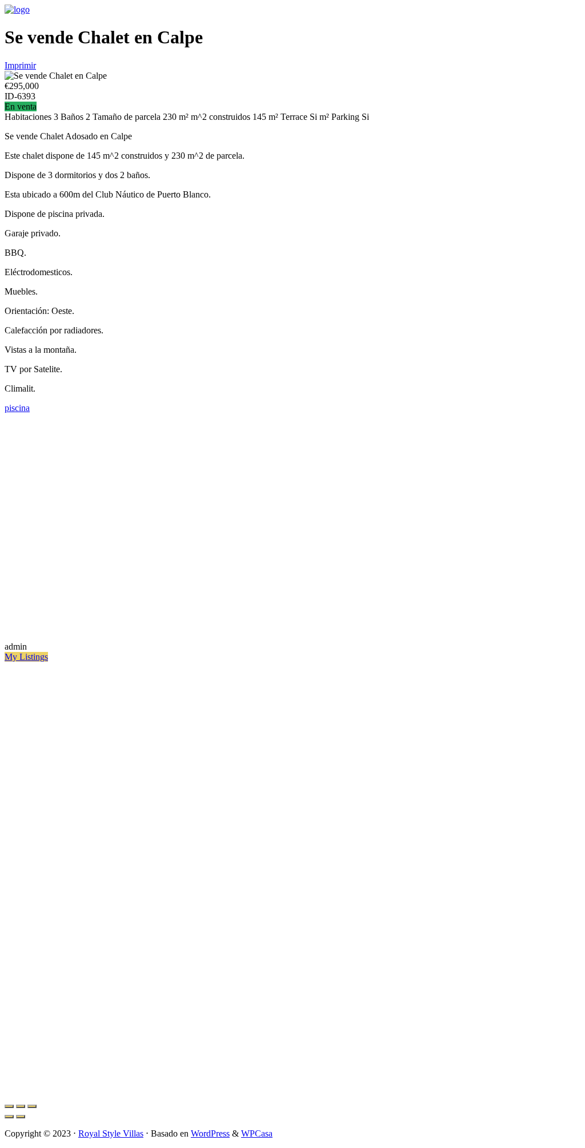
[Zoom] (32, 1106)
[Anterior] (9, 1116)
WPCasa (257, 1133)
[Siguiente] (20, 1116)
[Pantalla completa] (20, 1106)
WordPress (210, 1133)
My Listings (26, 657)
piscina (17, 408)
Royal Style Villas (110, 1133)
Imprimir (20, 65)
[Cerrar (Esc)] (9, 1106)
